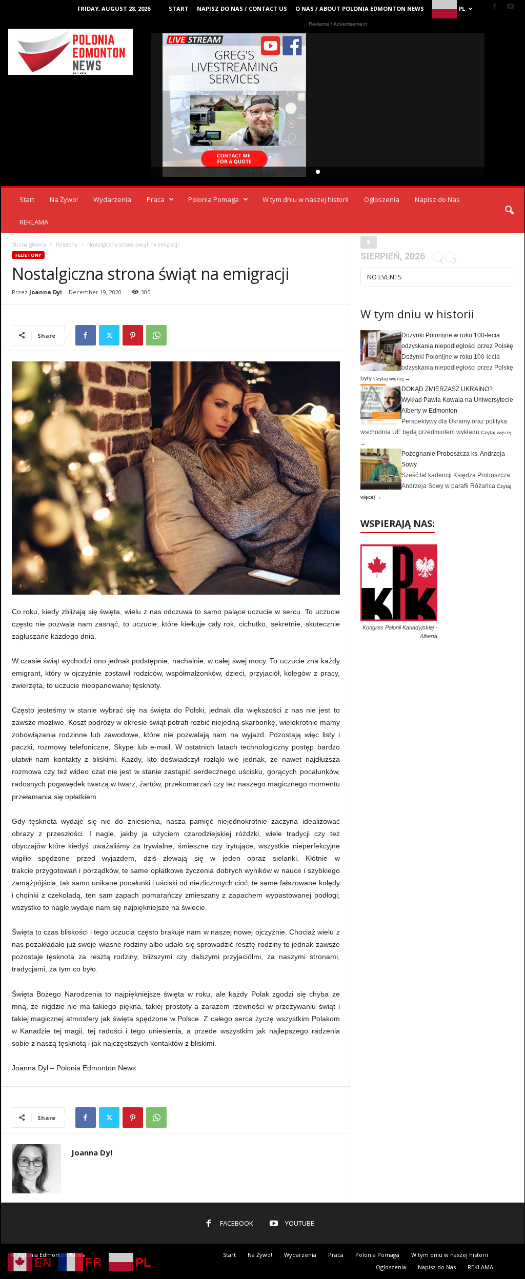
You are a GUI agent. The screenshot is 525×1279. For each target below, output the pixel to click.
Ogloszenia (381, 199)
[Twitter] (109, 335)
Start (179, 8)
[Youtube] (510, 7)
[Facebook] (495, 7)
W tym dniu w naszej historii (305, 199)
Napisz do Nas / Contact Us (242, 8)
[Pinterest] (133, 335)
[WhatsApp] (156, 335)
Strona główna (29, 244)
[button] (509, 210)
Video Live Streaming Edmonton (234, 105)
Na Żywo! (64, 199)
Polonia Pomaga (213, 199)
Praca (156, 199)
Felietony (66, 244)
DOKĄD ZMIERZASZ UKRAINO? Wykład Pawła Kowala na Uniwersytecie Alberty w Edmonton (457, 399)
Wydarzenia (112, 199)
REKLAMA (33, 222)
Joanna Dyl (45, 292)
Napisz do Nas (437, 199)
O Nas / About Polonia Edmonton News (359, 8)
